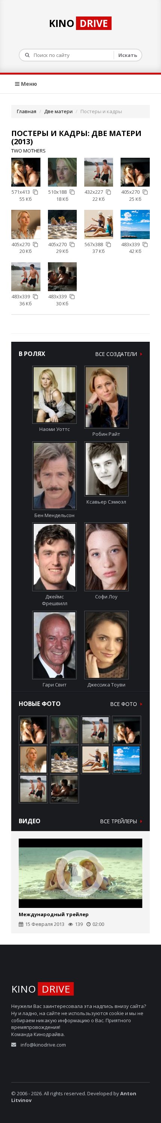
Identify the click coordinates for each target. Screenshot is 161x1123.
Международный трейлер (54, 914)
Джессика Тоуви (106, 684)
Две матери (58, 111)
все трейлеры (119, 821)
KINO (78, 23)
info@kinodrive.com (43, 1044)
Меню (28, 83)
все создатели (117, 353)
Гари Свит (55, 684)
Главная (26, 111)
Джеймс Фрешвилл (54, 600)
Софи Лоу (106, 596)
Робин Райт (106, 434)
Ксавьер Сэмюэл (106, 501)
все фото (124, 703)
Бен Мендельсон (54, 515)
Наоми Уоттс (54, 429)
